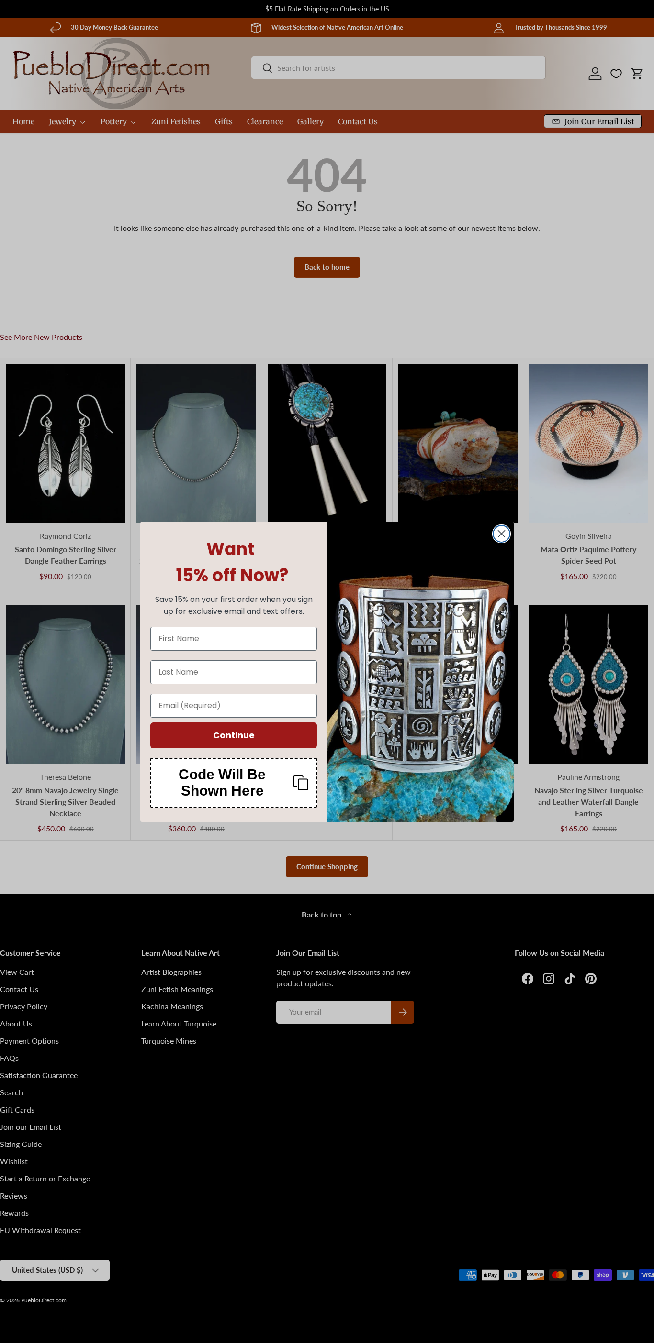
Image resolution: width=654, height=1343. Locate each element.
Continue (234, 735)
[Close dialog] (501, 533)
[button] (233, 783)
